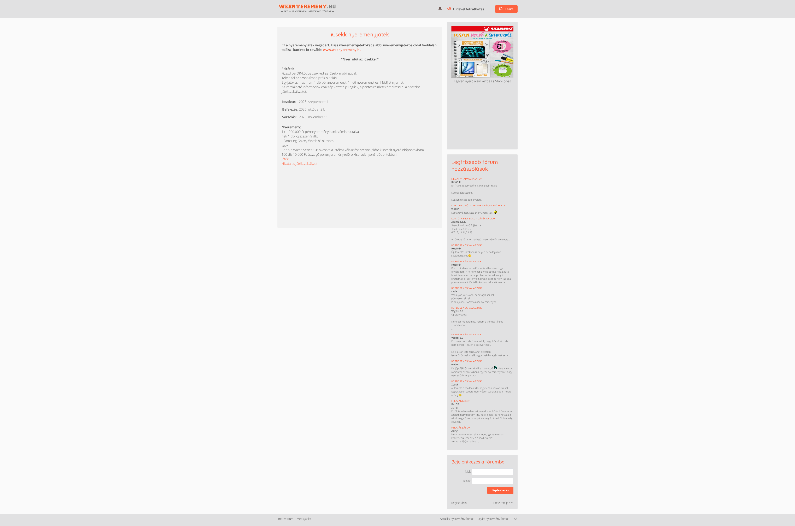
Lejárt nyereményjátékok (493, 519)
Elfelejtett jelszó (503, 503)
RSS (515, 519)
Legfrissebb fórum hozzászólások (474, 165)
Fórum (509, 9)
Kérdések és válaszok (466, 245)
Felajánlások (460, 400)
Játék (285, 159)
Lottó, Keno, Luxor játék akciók (473, 218)
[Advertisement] (313, 192)
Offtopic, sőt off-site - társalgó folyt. (478, 205)
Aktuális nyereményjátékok (457, 519)
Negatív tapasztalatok (466, 178)
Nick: (468, 471)
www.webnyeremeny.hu (342, 49)
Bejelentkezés (500, 490)
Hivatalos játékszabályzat (299, 163)
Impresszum (285, 519)
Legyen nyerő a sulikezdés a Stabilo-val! (482, 81)
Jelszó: (467, 481)
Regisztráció (459, 503)
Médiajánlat (304, 519)
